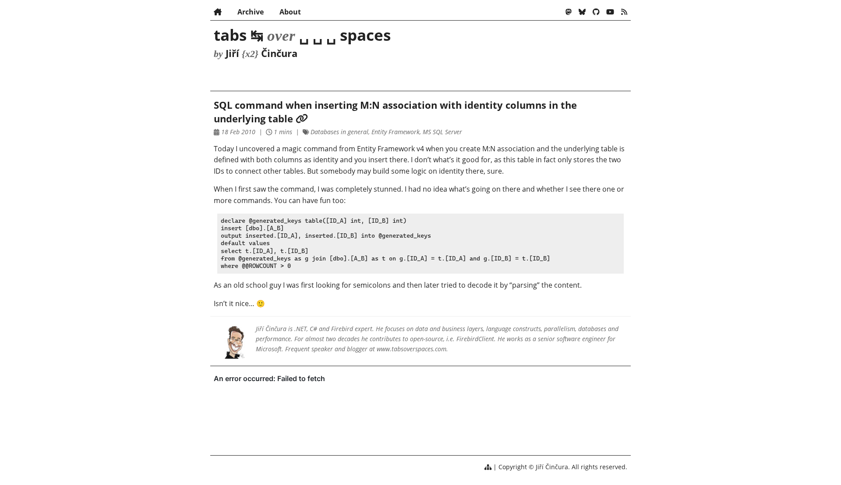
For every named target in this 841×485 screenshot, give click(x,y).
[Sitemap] (487, 467)
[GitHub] (596, 12)
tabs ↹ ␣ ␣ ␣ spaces (302, 34)
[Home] (218, 12)
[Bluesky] (582, 12)
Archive (250, 12)
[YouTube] (610, 12)
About (290, 12)
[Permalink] (302, 118)
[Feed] (624, 12)
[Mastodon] (568, 12)
